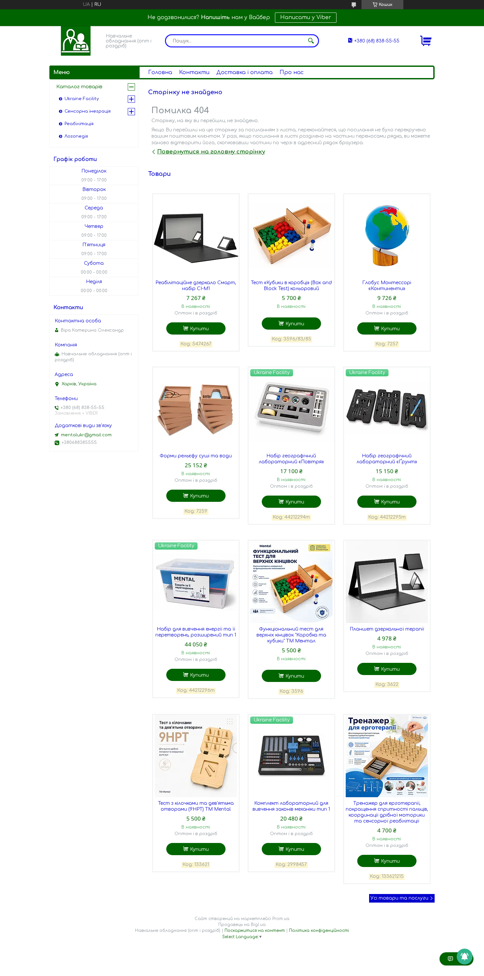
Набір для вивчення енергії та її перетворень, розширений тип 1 (195, 632)
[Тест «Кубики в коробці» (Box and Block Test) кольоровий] (291, 235)
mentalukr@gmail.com (86, 435)
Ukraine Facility (82, 98)
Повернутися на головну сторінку (211, 152)
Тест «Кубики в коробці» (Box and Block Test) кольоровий (291, 285)
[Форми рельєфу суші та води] (196, 408)
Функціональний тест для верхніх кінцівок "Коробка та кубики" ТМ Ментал (291, 635)
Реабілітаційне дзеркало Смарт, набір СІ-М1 (195, 285)
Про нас (292, 72)
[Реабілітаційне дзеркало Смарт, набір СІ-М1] (196, 235)
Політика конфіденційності (319, 930)
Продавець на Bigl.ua (242, 924)
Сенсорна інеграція (88, 111)
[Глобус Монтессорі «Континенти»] (387, 235)
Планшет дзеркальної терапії (387, 629)
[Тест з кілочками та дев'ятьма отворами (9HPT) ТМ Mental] (196, 756)
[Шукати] (310, 40)
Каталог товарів (79, 87)
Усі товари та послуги (399, 898)
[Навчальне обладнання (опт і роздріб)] (76, 41)
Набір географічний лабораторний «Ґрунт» (387, 458)
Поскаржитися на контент (255, 930)
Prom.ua (280, 918)
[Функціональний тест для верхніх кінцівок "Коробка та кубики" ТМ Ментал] (291, 582)
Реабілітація (79, 124)
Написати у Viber (305, 17)
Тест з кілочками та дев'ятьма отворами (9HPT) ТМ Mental (196, 806)
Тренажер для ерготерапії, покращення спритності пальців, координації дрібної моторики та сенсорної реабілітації (387, 812)
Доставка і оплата (244, 72)
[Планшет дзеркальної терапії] (387, 582)
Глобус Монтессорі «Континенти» (386, 285)
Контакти (194, 72)
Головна (160, 72)
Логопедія (76, 136)
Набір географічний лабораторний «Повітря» (291, 458)
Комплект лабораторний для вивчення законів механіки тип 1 (291, 806)
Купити (199, 328)
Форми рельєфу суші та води (196, 455)
